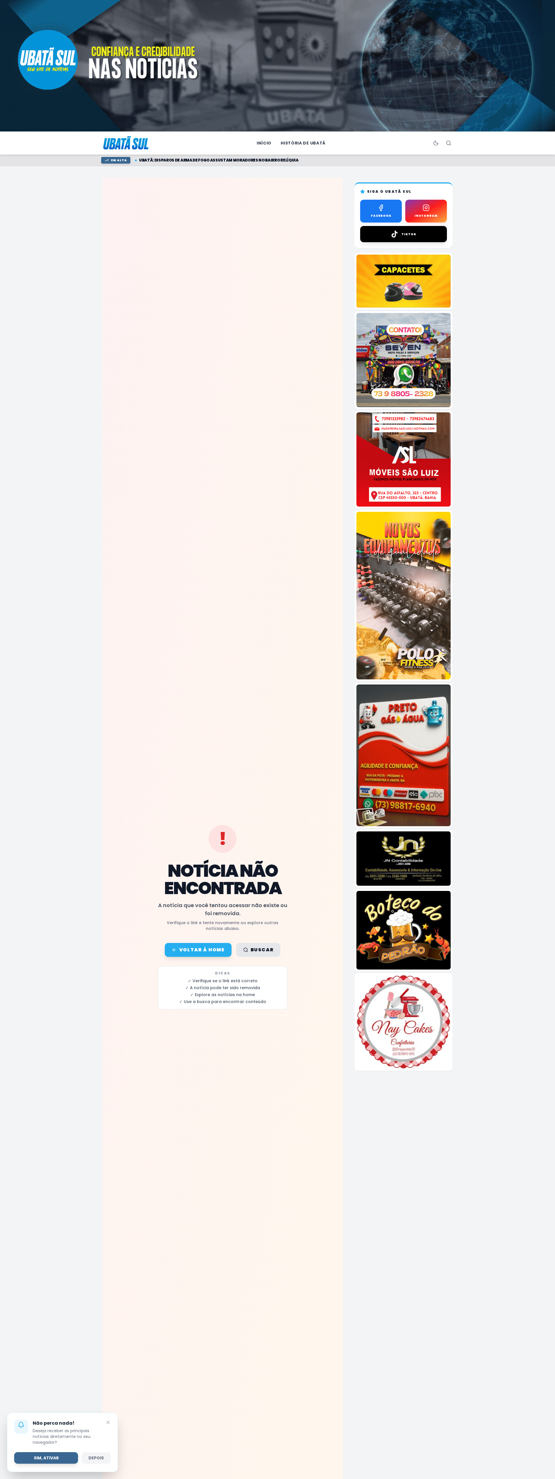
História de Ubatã (303, 143)
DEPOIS (96, 1458)
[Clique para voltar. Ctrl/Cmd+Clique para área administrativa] (126, 143)
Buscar (262, 949)
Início (264, 143)
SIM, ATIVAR (46, 1458)
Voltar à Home (202, 949)
